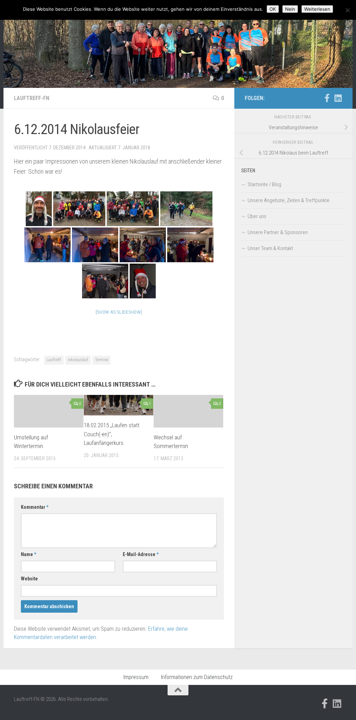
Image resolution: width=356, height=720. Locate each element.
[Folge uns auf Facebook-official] (327, 98)
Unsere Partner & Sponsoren (278, 232)
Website (29, 578)
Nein (290, 9)
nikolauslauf (78, 359)
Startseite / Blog (264, 184)
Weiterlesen (317, 9)
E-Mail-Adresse (141, 554)
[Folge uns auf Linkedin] (338, 98)
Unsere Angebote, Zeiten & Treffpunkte (289, 200)
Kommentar (34, 507)
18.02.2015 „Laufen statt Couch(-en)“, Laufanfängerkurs (111, 434)
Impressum (135, 677)
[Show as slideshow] (119, 312)
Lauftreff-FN (31, 98)
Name (28, 554)
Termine (101, 359)
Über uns (257, 216)
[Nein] (347, 10)
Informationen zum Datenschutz (197, 677)
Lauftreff (54, 359)
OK (272, 9)
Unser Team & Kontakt (270, 248)
